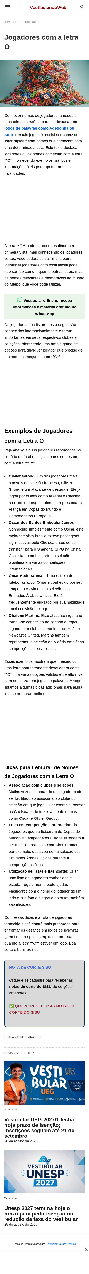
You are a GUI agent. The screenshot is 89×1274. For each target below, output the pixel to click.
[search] (82, 6)
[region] (36, 210)
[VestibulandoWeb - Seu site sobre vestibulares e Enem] (49, 6)
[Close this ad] (86, 1249)
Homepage (11, 22)
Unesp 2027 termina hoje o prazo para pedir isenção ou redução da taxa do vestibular (41, 1213)
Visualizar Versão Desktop (62, 1244)
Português (31, 22)
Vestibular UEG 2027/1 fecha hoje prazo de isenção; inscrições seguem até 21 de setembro (39, 1128)
